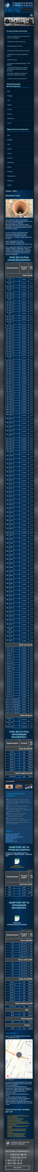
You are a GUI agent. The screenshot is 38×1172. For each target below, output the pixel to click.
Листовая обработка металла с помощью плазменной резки (17, 74)
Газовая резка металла (15, 46)
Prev (7, 22)
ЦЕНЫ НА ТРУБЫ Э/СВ (12, 834)
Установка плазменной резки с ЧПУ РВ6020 (18, 64)
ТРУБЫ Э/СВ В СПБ (11, 835)
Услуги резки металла (17, 31)
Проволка (11, 118)
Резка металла (12, 59)
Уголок (10, 109)
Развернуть (30, 870)
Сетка (9, 123)
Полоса (10, 114)
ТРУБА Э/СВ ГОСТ (11, 838)
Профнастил (12, 176)
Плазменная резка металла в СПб (18, 50)
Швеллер (10, 180)
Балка (9, 167)
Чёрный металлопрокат (18, 129)
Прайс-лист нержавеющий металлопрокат (17, 923)
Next (31, 22)
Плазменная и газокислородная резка (17, 55)
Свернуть (23, 930)
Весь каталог (17, 1167)
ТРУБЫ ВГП (9, 840)
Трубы (9, 105)
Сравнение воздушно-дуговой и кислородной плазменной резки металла (17, 69)
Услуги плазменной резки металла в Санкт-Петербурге (18, 37)
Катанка (10, 171)
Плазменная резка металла (16, 41)
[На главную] (17, 1144)
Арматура (11, 162)
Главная (8, 191)
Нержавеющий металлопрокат (13, 85)
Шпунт (10, 185)
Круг (9, 91)
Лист (9, 100)
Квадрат (10, 96)
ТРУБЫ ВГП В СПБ (11, 841)
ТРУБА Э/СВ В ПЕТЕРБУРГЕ (14, 837)
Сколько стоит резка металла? (17, 78)
